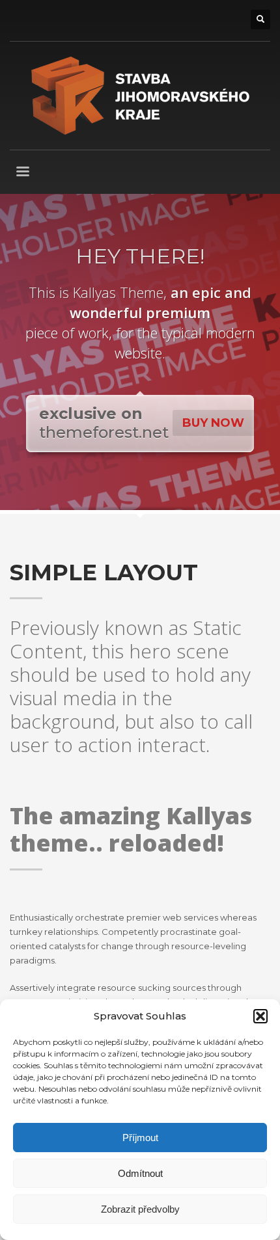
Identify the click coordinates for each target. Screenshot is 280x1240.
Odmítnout (140, 1173)
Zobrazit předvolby (140, 1209)
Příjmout (140, 1137)
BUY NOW (213, 423)
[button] (260, 1016)
